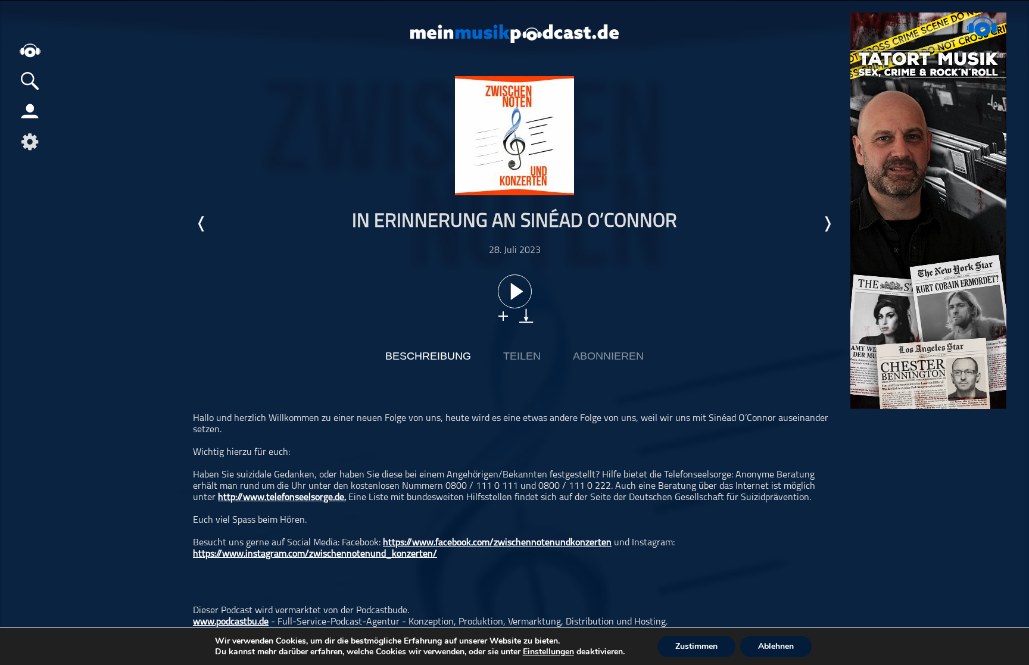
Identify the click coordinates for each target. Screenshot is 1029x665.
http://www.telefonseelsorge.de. (282, 497)
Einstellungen (548, 652)
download (526, 315)
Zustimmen (696, 646)
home (30, 50)
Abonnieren (608, 356)
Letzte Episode (202, 224)
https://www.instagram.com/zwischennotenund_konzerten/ (315, 554)
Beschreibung (428, 356)
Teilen (522, 356)
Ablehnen (776, 646)
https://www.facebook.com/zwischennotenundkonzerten (497, 543)
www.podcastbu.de (231, 622)
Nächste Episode (827, 224)
